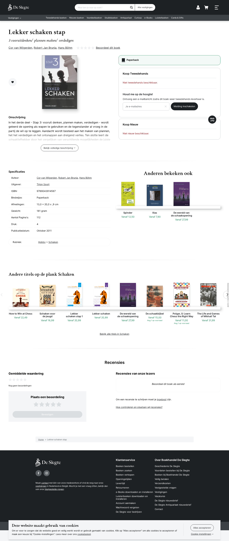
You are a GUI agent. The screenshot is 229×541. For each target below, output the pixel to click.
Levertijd (120, 483)
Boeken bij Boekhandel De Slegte (172, 474)
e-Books (148, 17)
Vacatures (160, 496)
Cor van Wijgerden (20, 47)
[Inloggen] (198, 7)
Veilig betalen (162, 479)
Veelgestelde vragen (54, 489)
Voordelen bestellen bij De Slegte (172, 470)
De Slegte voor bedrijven (129, 511)
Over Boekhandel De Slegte (172, 460)
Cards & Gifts (177, 17)
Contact (159, 509)
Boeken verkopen (125, 474)
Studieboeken (111, 17)
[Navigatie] (217, 7)
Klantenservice (125, 460)
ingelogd (161, 399)
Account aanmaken (126, 503)
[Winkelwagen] (206, 7)
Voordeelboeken (94, 17)
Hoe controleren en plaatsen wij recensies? (139, 407)
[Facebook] (39, 473)
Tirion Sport (43, 184)
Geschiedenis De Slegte (167, 466)
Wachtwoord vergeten (127, 507)
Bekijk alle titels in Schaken (114, 333)
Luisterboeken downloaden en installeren (132, 497)
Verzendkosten (163, 483)
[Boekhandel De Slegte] (18, 7)
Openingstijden (124, 479)
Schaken (53, 242)
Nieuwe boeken (76, 17)
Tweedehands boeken (56, 17)
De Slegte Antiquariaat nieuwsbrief (173, 504)
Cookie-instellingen (201, 534)
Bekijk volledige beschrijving (58, 148)
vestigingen (41, 486)
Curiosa (138, 17)
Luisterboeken (161, 17)
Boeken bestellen (125, 466)
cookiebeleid (84, 534)
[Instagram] (47, 473)
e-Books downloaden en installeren (134, 492)
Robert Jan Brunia (45, 47)
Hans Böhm (65, 47)
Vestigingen (161, 492)
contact (45, 483)
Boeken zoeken (124, 470)
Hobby (42, 242)
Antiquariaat (126, 17)
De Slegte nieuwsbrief (166, 500)
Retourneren (122, 487)
